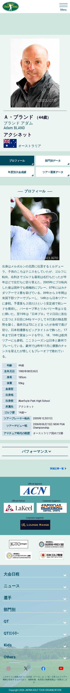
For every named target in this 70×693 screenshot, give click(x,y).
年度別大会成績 (17, 172)
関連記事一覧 (57, 468)
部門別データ (53, 160)
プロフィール (17, 160)
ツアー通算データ (52, 172)
